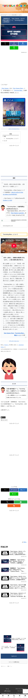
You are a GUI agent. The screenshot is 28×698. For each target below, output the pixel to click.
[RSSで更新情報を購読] (14, 505)
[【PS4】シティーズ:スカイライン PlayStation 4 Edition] (14, 111)
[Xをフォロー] (7, 501)
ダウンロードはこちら (14, 341)
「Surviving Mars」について (11, 138)
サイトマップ (21, 691)
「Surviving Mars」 (18, 90)
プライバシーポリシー (20, 688)
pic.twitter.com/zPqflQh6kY (10, 194)
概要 (5, 136)
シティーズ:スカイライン (14, 128)
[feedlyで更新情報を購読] (20, 501)
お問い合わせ (7, 691)
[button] (25, 382)
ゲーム (3, 417)
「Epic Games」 (5, 88)
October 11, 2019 (7, 200)
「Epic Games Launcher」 (17, 213)
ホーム (7, 688)
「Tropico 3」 (6, 344)
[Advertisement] (14, 68)
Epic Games (4, 420)
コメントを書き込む (14, 662)
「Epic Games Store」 (18, 88)
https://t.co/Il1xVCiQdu (17, 192)
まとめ (5, 140)
